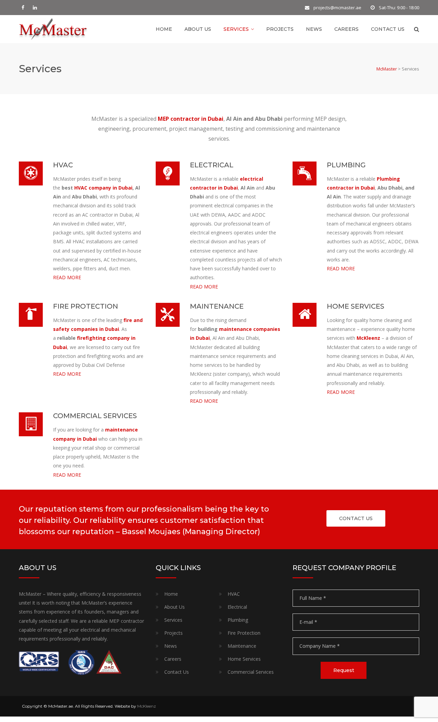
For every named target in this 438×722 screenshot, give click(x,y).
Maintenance (242, 646)
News (314, 29)
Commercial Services (251, 672)
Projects (280, 29)
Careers (346, 29)
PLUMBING (346, 165)
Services (236, 29)
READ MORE (67, 277)
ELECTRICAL (211, 165)
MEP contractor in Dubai (190, 119)
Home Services (244, 659)
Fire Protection (244, 633)
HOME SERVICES (355, 306)
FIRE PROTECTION (85, 306)
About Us (197, 29)
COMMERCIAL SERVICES (95, 416)
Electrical (237, 607)
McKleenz (367, 338)
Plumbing (238, 620)
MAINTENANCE (217, 306)
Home (164, 29)
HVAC (63, 165)
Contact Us (387, 29)
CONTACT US (356, 518)
